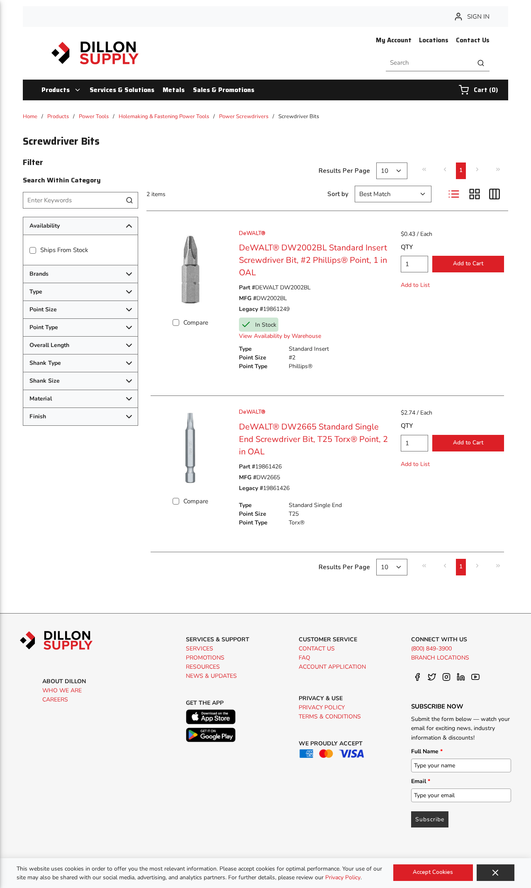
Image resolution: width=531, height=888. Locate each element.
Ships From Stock (64, 250)
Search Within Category (62, 180)
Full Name (427, 751)
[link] (424, 169)
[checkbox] (32, 250)
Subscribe (429, 819)
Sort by (337, 194)
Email (420, 781)
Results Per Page (344, 171)
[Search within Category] (130, 200)
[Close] (495, 872)
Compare (195, 322)
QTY (407, 247)
